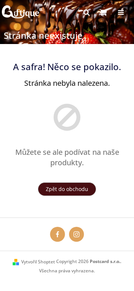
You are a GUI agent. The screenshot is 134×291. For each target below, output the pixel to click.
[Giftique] (57, 234)
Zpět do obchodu (67, 189)
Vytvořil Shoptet (38, 262)
